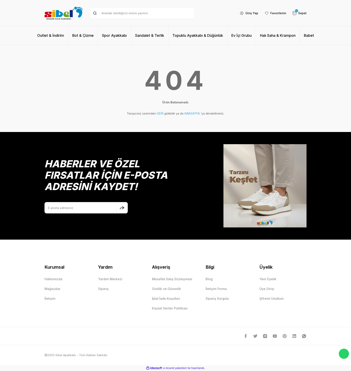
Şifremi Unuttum (271, 298)
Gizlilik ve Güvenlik (166, 289)
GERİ (160, 113)
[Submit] (122, 207)
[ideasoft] (154, 368)
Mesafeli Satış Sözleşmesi (172, 279)
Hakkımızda (53, 279)
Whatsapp (344, 354)
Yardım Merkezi (110, 279)
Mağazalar (52, 289)
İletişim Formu (216, 289)
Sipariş (103, 289)
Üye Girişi (266, 289)
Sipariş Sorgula (217, 298)
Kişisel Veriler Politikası (169, 308)
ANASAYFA (192, 113)
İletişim (49, 298)
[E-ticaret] (175, 368)
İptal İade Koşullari (166, 298)
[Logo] (63, 13)
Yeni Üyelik (267, 279)
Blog (209, 279)
